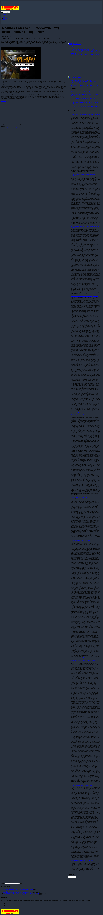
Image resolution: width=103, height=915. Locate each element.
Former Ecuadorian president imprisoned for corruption (83, 49)
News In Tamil (6, 15)
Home (4, 14)
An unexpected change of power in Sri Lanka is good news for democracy (85, 227)
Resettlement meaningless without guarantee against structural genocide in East (84, 415)
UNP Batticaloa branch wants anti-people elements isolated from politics (85, 107)
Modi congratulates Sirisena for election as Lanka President (84, 860)
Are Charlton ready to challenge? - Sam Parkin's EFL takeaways (85, 85)
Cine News (5, 19)
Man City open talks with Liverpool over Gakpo (81, 80)
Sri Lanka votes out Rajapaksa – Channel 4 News (82, 785)
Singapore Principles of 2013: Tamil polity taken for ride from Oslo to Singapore (84, 95)
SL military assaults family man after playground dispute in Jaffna (17, 892)
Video (4, 21)
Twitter (36, 124)
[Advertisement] (33, 112)
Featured (5, 18)
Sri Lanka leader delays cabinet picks (79, 497)
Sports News (77, 77)
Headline (14, 127)
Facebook (30, 124)
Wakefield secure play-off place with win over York (82, 82)
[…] (78, 412)
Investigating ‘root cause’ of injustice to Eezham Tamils (15, 891)
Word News (77, 44)
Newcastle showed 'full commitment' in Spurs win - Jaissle (84, 81)
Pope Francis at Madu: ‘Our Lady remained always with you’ (84, 296)
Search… (3, 883)
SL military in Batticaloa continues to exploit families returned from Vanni (84, 103)
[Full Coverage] (4, 101)
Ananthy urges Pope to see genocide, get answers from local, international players (84, 661)
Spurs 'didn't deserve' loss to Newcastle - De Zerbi (82, 84)
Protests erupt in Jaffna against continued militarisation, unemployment (83, 99)
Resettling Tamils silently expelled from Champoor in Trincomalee (85, 91)
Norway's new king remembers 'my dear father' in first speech (84, 50)
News (4, 17)
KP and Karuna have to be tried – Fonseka (80, 540)
